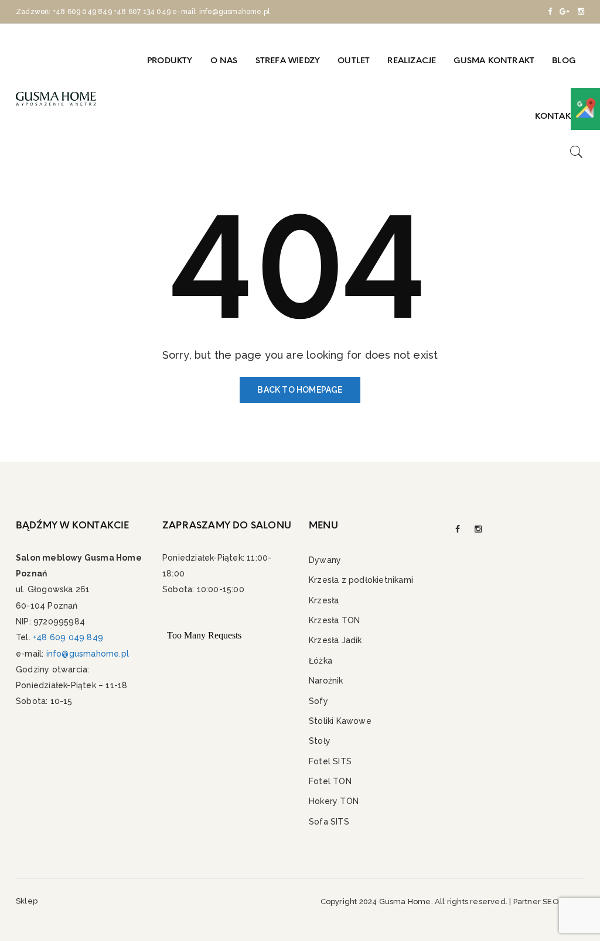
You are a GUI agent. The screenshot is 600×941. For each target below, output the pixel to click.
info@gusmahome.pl (87, 653)
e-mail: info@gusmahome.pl (221, 12)
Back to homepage (299, 389)
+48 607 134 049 (142, 12)
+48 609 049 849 (82, 12)
